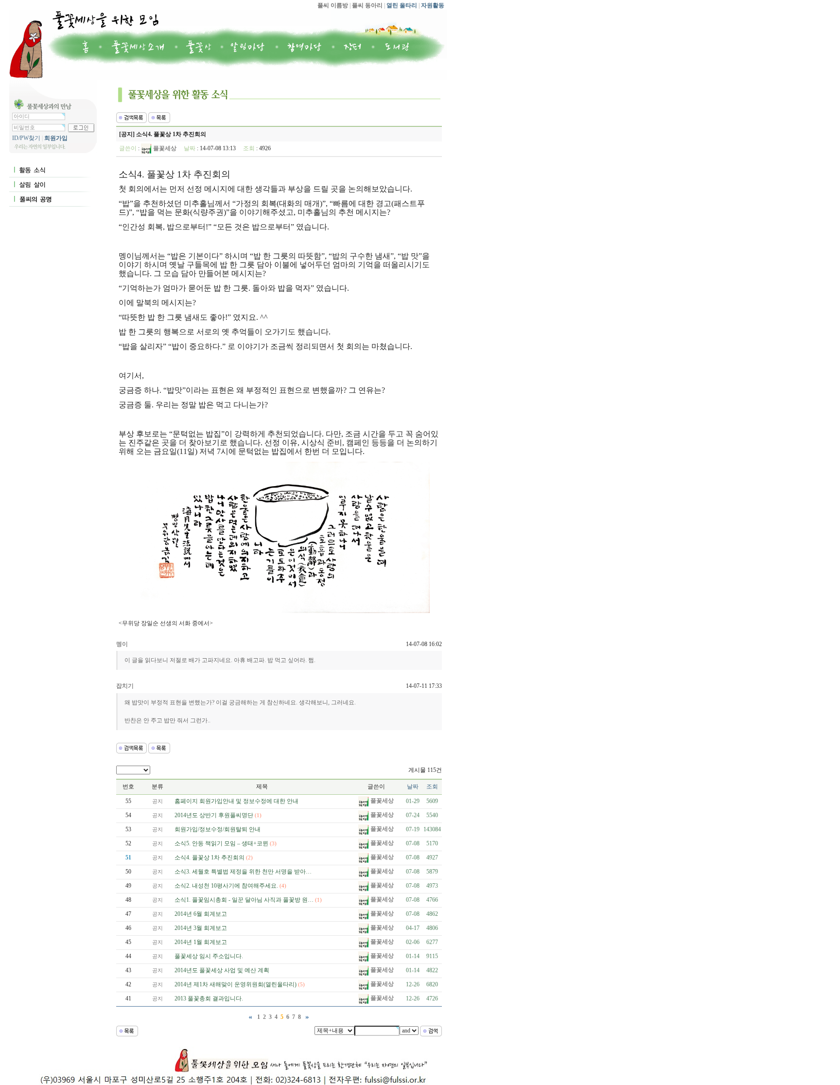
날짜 (413, 786)
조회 (432, 786)
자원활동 (432, 5)
